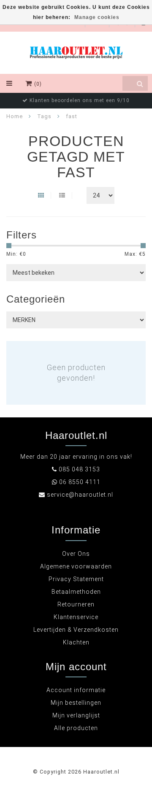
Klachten (76, 642)
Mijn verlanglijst (76, 715)
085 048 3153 (79, 469)
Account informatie (76, 690)
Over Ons (76, 553)
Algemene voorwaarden (76, 566)
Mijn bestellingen (76, 702)
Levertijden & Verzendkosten (76, 629)
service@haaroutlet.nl (80, 494)
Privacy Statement (76, 579)
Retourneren (76, 604)
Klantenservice (76, 617)
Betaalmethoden (76, 591)
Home (14, 116)
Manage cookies (96, 17)
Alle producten (76, 728)
